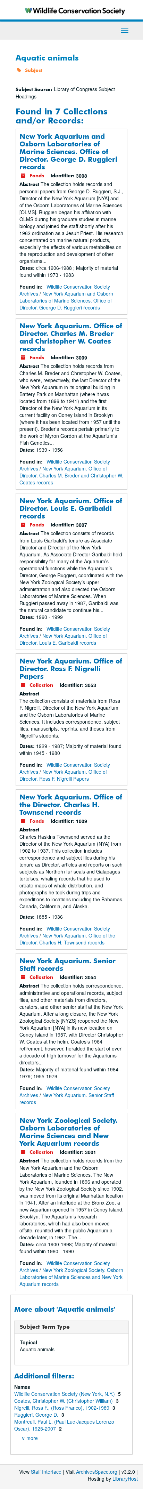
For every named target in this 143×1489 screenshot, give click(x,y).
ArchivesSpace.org (96, 1471)
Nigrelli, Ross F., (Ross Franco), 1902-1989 (62, 1407)
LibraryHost (125, 1478)
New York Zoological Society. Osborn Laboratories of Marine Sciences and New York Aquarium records (68, 1132)
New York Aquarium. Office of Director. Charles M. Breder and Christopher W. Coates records (70, 337)
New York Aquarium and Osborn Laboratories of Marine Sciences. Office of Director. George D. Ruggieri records (68, 151)
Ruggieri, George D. (37, 1414)
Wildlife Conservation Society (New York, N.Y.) (65, 1393)
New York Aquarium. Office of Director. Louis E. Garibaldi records (70, 508)
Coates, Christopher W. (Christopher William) (64, 1400)
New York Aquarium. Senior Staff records (67, 964)
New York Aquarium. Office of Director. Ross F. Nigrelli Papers (70, 669)
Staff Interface (46, 1471)
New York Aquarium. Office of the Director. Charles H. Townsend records (70, 804)
